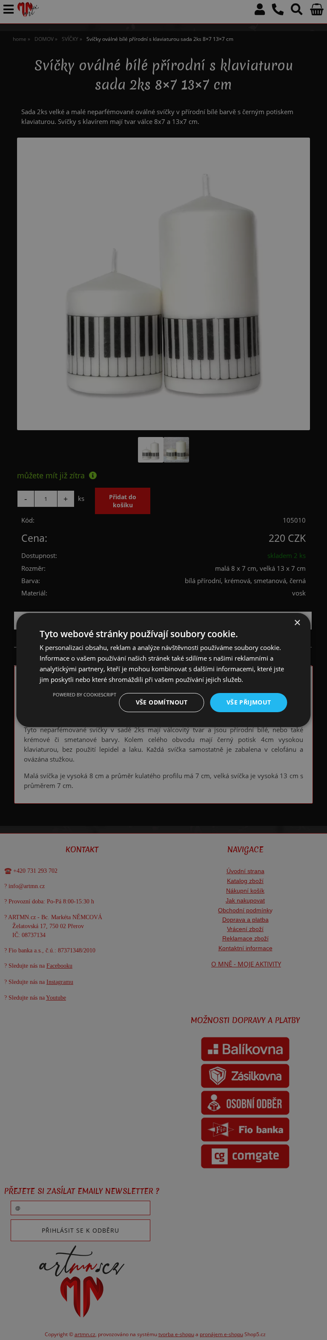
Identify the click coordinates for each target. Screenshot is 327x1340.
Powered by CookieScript (84, 694)
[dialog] (163, 670)
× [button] (297, 623)
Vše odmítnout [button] (162, 702)
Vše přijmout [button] (249, 702)
